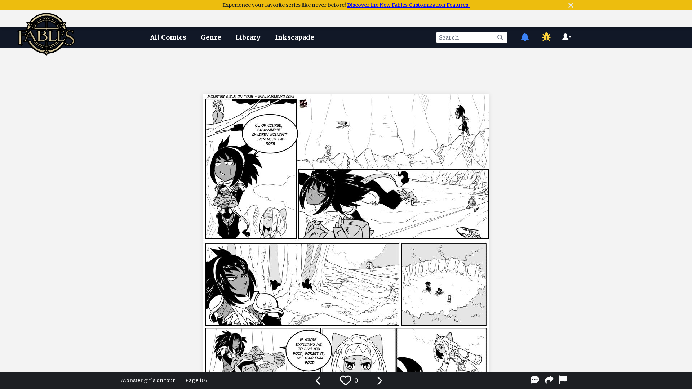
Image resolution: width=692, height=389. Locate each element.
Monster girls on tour (148, 380)
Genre (211, 37)
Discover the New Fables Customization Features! (408, 5)
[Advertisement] (346, 69)
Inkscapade (294, 37)
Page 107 (196, 380)
